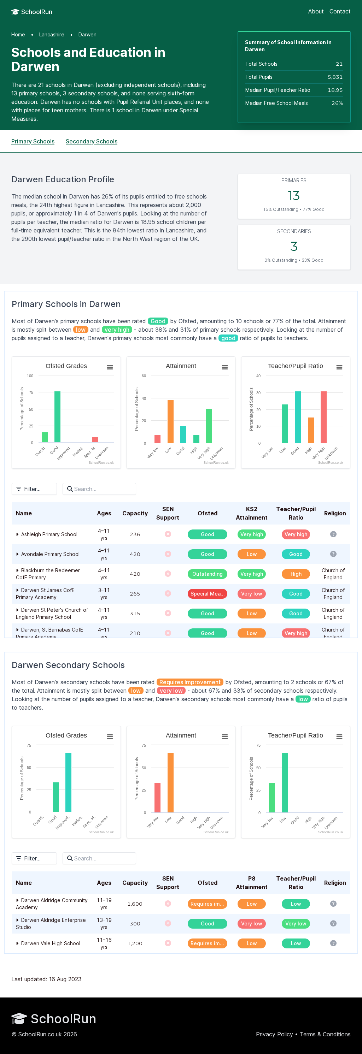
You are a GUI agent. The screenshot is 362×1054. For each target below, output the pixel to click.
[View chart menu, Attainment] (225, 367)
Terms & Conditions (325, 1034)
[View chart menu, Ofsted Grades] (110, 367)
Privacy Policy (274, 1034)
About (316, 11)
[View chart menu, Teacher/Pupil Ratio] (339, 367)
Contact (340, 11)
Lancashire (51, 34)
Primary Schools (32, 141)
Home (18, 34)
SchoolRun (35, 12)
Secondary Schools (91, 141)
